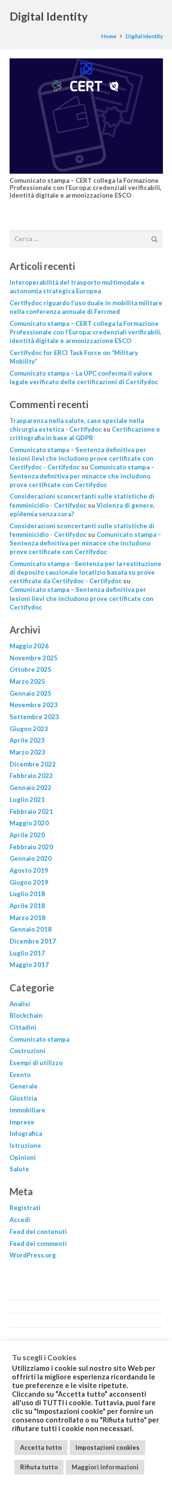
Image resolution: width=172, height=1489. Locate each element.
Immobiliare (27, 1110)
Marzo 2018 (27, 918)
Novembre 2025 (34, 658)
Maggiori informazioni (105, 1467)
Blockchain (26, 1015)
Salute (19, 1169)
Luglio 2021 (27, 799)
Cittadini (23, 1027)
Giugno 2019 (29, 882)
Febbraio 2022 (31, 775)
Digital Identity (144, 36)
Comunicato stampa (39, 1039)
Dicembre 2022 (33, 764)
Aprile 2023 (27, 740)
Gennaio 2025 (31, 693)
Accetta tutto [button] (41, 1447)
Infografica (26, 1133)
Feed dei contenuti (38, 1231)
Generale (24, 1086)
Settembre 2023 (34, 717)
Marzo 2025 (27, 681)
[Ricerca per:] (86, 235)
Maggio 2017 (29, 964)
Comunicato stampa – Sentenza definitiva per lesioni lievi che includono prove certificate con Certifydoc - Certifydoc (81, 458)
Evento (20, 1074)
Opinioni (23, 1157)
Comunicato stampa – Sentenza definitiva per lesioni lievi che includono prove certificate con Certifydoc (81, 598)
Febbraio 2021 (31, 811)
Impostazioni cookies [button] (107, 1447)
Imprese (22, 1122)
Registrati (25, 1207)
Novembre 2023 (34, 705)
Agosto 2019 (29, 870)
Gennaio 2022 (31, 787)
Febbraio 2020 (31, 847)
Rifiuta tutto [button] (39, 1467)
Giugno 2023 (29, 729)
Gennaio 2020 (31, 858)
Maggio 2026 (29, 646)
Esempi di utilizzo (36, 1063)
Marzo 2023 (27, 752)
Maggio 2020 (29, 823)
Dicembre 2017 (33, 941)
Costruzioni (27, 1051)
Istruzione (25, 1145)
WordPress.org (33, 1255)
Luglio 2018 (27, 894)
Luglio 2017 (27, 953)
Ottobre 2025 (31, 669)
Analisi (20, 1004)
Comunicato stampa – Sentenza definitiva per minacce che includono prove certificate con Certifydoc (82, 475)
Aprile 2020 (27, 835)
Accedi (20, 1219)
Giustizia (23, 1098)
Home (109, 36)
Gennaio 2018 (31, 929)
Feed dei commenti (38, 1243)
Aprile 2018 (27, 906)
